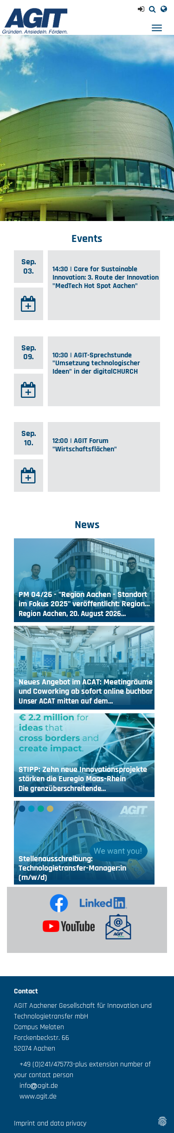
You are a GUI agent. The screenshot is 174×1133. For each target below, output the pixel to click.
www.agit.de (35, 1096)
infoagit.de (36, 1086)
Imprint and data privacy (50, 1123)
